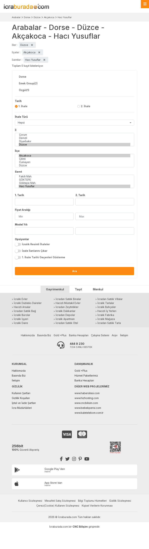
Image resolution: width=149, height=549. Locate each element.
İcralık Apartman (65, 318)
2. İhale (85, 106)
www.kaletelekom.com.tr (88, 412)
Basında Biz (44, 335)
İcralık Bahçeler (106, 307)
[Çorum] (74, 134)
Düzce (37, 17)
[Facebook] (61, 459)
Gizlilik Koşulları (21, 398)
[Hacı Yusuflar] (74, 186)
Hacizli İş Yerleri (106, 310)
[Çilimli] (74, 159)
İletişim (124, 335)
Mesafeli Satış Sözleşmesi (60, 500)
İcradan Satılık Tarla (109, 322)
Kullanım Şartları (21, 393)
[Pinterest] (80, 459)
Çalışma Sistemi (100, 335)
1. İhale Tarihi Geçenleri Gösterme (43, 257)
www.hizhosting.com (86, 398)
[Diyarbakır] (74, 141)
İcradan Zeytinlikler (67, 307)
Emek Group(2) (28, 83)
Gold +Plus (60, 335)
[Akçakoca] (74, 155)
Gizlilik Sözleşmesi (120, 500)
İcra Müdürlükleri (22, 407)
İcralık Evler (21, 299)
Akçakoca (49, 17)
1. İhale (23, 106)
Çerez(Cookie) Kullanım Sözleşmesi (57, 505)
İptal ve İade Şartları (24, 402)
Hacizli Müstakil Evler (68, 303)
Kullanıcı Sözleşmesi (30, 500)
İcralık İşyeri (21, 318)
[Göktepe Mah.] (74, 183)
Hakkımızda (28, 335)
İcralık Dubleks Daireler (28, 303)
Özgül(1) (24, 90)
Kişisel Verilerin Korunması (97, 505)
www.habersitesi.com (87, 393)
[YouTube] (86, 459)
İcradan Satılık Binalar (68, 299)
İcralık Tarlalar (105, 303)
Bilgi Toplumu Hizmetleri (92, 500)
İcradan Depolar (65, 314)
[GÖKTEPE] (74, 179)
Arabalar (16, 17)
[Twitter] (67, 459)
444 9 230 (77, 344)
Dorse (27, 17)
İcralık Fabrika (105, 314)
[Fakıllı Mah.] (74, 176)
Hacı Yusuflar (65, 17)
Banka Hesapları (78, 335)
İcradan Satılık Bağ (25, 310)
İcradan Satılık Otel (67, 322)
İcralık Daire (21, 322)
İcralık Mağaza (106, 318)
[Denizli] (74, 138)
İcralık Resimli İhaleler (36, 244)
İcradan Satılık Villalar (110, 299)
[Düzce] (74, 144)
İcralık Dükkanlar (65, 310)
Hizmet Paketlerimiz (86, 375)
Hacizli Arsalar (22, 307)
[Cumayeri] (74, 162)
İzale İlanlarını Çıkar (34, 250)
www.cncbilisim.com (86, 402)
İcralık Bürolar (22, 314)
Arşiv (115, 335)
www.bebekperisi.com (87, 407)
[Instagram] (74, 459)
